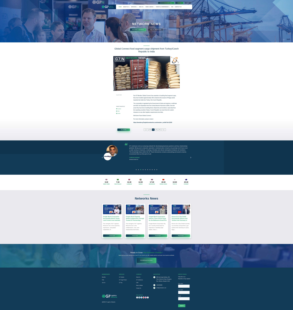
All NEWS (123, 129)
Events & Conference (162, 6)
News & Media (150, 6)
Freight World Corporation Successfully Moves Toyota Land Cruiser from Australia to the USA (111, 219)
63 (159, 129)
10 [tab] (157, 169)
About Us (126, 6)
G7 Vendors (121, 277)
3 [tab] (141, 169)
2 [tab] (138, 169)
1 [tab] (136, 169)
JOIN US (179, 2)
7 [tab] (150, 169)
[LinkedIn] (139, 297)
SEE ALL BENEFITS (155, 29)
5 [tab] (145, 169)
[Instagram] (148, 297)
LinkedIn (118, 113)
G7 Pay (120, 282)
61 (153, 129)
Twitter (118, 111)
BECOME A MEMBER (138, 29)
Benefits (104, 277)
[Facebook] (137, 297)
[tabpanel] (146, 156)
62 (156, 129)
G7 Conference (139, 279)
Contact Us (178, 6)
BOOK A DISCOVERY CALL (166, 2)
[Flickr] (146, 297)
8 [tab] (152, 169)
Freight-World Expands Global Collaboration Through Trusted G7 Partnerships (135, 218)
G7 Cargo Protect (123, 279)
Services (134, 6)
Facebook (119, 108)
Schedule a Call (146, 260)
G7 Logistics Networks (110, 302)
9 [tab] (154, 169)
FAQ (103, 279)
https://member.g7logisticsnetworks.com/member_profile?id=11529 (152, 122)
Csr (172, 6)
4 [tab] (143, 169)
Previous (102, 155)
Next (191, 155)
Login (188, 2)
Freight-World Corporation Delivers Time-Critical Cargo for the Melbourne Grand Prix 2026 (158, 219)
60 (150, 129)
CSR (137, 282)
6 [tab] (147, 169)
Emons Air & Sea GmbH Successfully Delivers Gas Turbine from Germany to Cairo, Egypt (179, 219)
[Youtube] (143, 297)
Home (120, 6)
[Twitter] (141, 297)
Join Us (141, 6)
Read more (112, 235)
